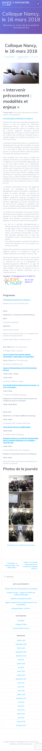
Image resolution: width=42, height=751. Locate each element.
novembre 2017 (21, 725)
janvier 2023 (21, 663)
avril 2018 (21, 718)
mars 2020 (21, 691)
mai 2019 (21, 702)
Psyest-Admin (9, 57)
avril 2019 (21, 706)
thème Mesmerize (26, 744)
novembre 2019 (21, 698)
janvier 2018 (21, 721)
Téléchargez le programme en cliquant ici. (16, 300)
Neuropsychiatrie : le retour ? (21, 608)
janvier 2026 (21, 640)
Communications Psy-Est (21, 628)
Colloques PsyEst (23, 57)
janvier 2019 (21, 714)
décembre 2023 (21, 656)
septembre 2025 (21, 644)
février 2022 (21, 671)
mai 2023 (21, 660)
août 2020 (21, 687)
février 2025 (21, 648)
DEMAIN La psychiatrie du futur (21, 598)
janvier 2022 (21, 675)
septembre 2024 (21, 652)
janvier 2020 (21, 694)
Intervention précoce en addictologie (17, 427)
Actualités (21, 620)
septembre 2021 (21, 679)
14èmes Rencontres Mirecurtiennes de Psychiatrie (21, 589)
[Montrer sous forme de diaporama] (21, 545)
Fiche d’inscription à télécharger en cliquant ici (18, 118)
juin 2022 (21, 667)
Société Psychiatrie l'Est (15, 3)
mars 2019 (21, 710)
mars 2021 (21, 683)
